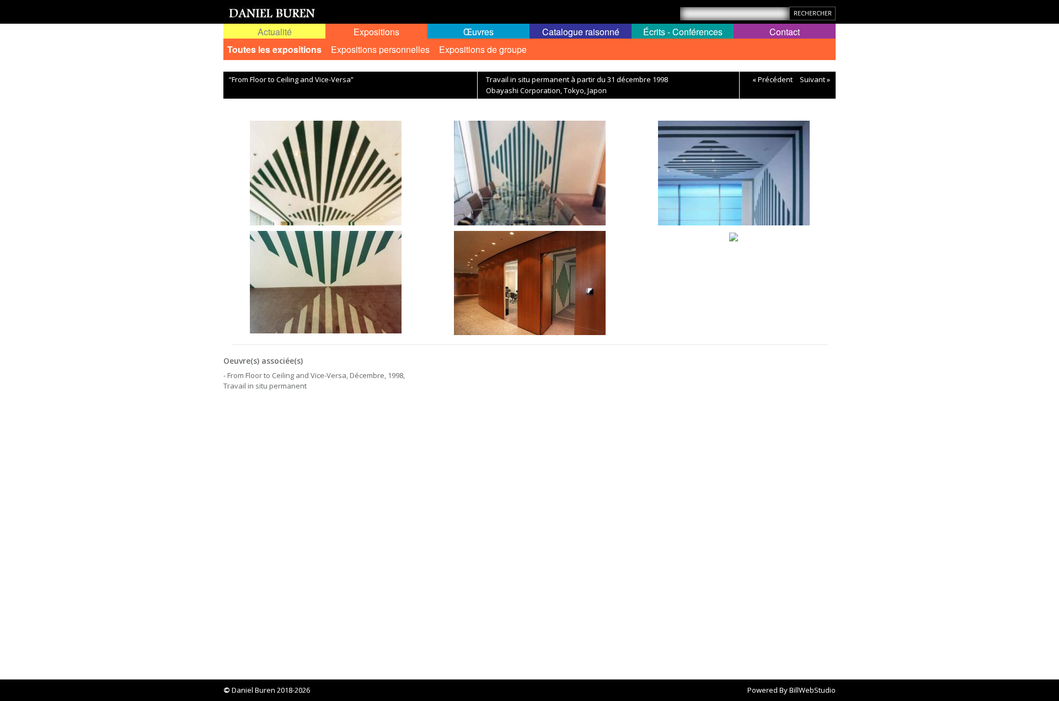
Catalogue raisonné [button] (580, 31)
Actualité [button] (275, 31)
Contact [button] (784, 31)
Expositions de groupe (483, 49)
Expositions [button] (376, 31)
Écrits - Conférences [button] (683, 31)
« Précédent (772, 79)
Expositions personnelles (380, 49)
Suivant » (815, 79)
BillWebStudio (812, 690)
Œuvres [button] (478, 31)
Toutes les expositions (274, 49)
